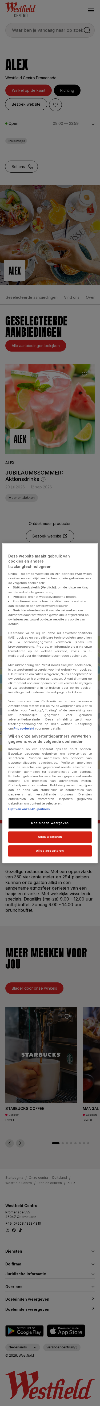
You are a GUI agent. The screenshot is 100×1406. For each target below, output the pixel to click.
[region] (49, 703)
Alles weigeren (50, 837)
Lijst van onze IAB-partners (29, 809)
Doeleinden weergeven (50, 823)
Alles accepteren (50, 851)
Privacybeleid (24, 729)
